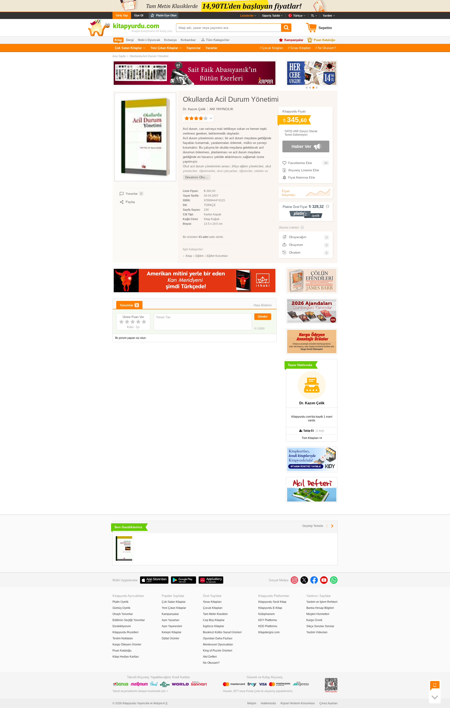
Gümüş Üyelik (121, 608)
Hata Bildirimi (263, 305)
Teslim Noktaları (122, 638)
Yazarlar (211, 48)
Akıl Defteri (210, 656)
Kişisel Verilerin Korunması (298, 703)
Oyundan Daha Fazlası (217, 638)
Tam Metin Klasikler (215, 614)
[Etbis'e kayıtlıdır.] (331, 685)
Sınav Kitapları (300, 48)
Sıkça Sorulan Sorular (320, 626)
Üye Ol (138, 15)
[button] (307, 88)
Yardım (327, 15)
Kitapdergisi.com (269, 632)
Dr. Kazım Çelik (194, 109)
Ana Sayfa (119, 56)
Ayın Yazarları (170, 620)
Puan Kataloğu (324, 40)
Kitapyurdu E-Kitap (270, 608)
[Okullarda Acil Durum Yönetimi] (123, 548)
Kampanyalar (293, 40)
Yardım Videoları (316, 632)
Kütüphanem (266, 614)
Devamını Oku (195, 177)
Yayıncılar (193, 48)
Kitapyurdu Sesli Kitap (272, 601)
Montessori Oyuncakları (218, 644)
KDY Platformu (267, 620)
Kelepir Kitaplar (171, 632)
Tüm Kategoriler (217, 40)
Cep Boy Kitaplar (214, 620)
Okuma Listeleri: (289, 227)
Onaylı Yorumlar (122, 614)
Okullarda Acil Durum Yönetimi (149, 56)
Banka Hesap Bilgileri (320, 608)
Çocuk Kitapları (272, 48)
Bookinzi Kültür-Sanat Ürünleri (222, 632)
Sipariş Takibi (271, 15)
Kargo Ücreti (314, 620)
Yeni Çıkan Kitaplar (164, 48)
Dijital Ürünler (170, 638)
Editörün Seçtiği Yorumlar (128, 620)
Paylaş (130, 202)
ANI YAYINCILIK (221, 109)
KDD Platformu (267, 626)
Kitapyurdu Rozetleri (125, 632)
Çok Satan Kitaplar (128, 48)
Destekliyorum (121, 626)
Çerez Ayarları (328, 703)
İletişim (251, 703)
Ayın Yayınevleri (172, 626)
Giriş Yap (122, 15)
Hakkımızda (268, 703)
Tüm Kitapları (310, 438)
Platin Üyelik (120, 601)
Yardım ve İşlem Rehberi (322, 601)
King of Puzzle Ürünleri (217, 650)
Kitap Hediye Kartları (125, 656)
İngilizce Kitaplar (213, 626)
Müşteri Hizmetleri (317, 614)
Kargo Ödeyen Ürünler (126, 644)
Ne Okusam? (327, 48)
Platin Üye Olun (166, 15)
